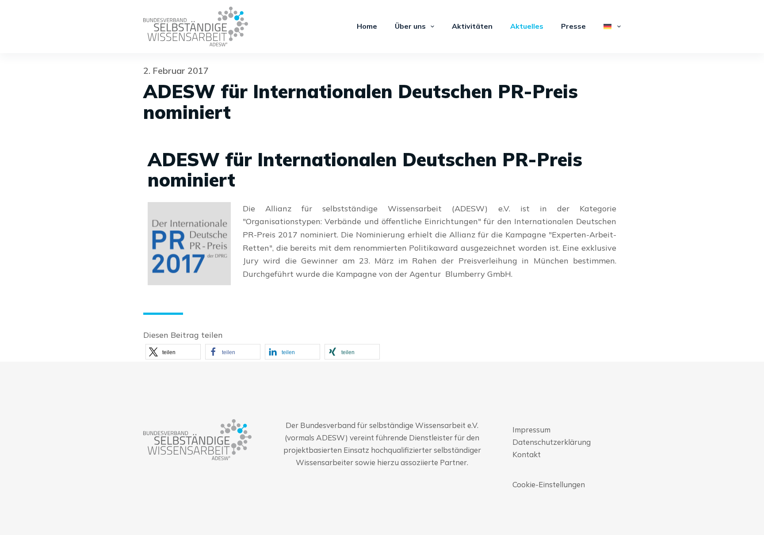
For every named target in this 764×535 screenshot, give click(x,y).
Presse (573, 26)
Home (367, 26)
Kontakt (526, 454)
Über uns (410, 26)
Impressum (531, 429)
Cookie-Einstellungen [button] (548, 484)
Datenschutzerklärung (551, 442)
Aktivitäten (472, 26)
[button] (173, 351)
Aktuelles (526, 26)
